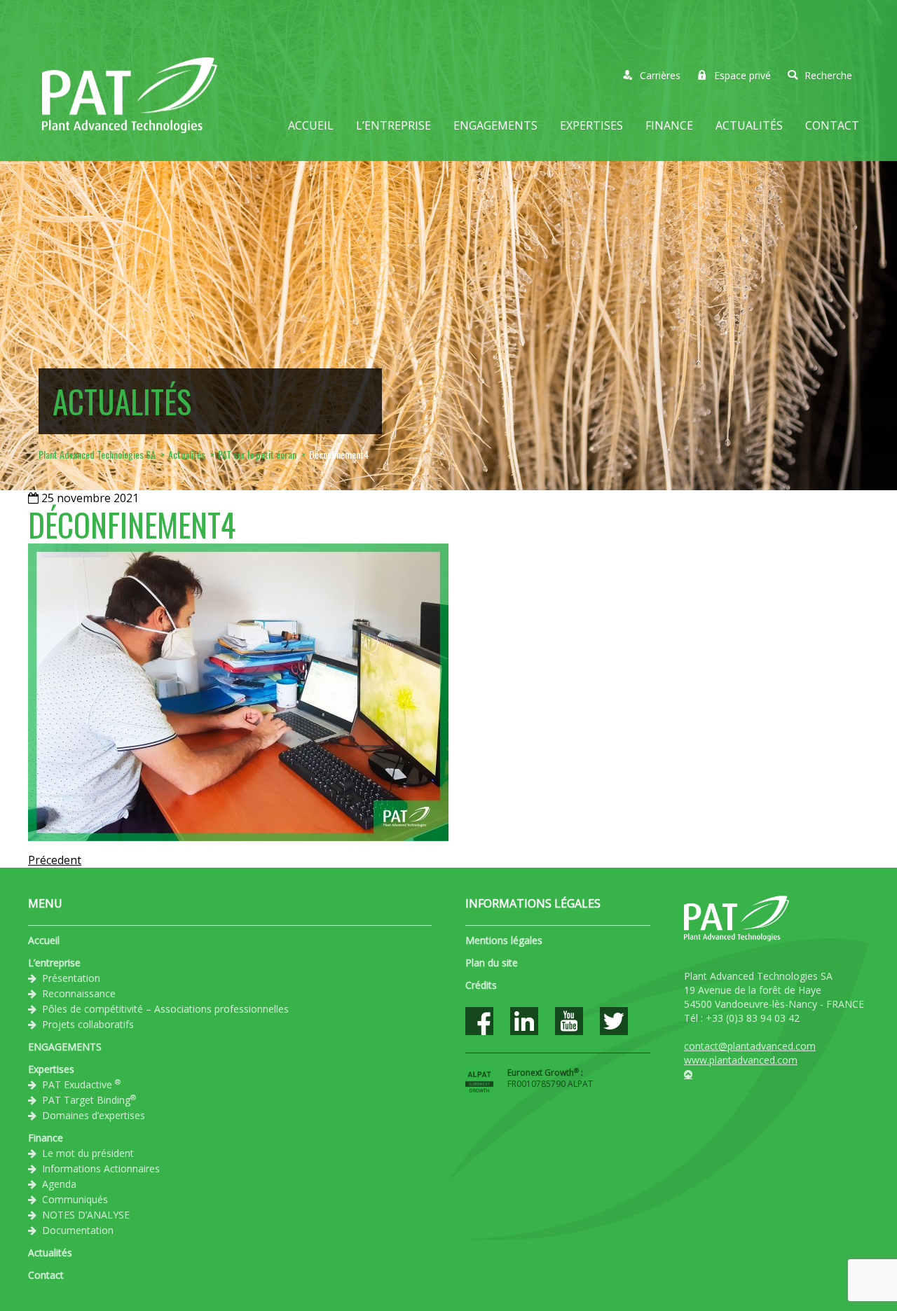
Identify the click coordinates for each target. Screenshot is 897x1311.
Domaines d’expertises (93, 1115)
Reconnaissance (79, 993)
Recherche (828, 75)
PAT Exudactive (81, 1084)
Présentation (71, 978)
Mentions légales (503, 940)
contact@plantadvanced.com (750, 1046)
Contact (832, 125)
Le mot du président (88, 1153)
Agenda (59, 1184)
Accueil (311, 125)
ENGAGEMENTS (495, 125)
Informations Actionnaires (101, 1168)
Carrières (660, 75)
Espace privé (742, 75)
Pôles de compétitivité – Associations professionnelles (165, 1008)
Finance (669, 125)
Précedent (54, 860)
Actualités (749, 125)
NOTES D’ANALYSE (86, 1214)
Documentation (78, 1230)
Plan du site (491, 962)
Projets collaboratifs (88, 1024)
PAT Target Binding (89, 1099)
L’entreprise (393, 125)
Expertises (591, 125)
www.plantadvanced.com (740, 1060)
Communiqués (75, 1199)
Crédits (481, 985)
